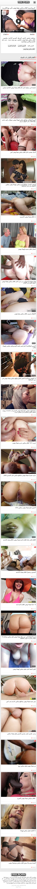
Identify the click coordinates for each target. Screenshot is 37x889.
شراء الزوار (18, 887)
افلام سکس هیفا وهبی (29, 49)
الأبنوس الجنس (22, 45)
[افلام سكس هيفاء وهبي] (23, 2)
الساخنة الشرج (12, 45)
